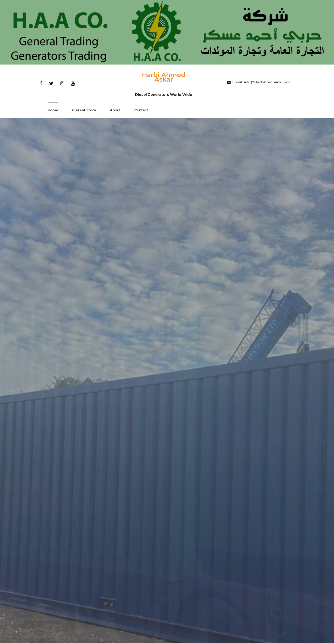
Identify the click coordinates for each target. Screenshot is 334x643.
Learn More (167, 461)
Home (53, 110)
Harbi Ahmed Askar (163, 77)
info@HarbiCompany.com (267, 82)
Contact (141, 110)
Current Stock (84, 110)
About (115, 110)
